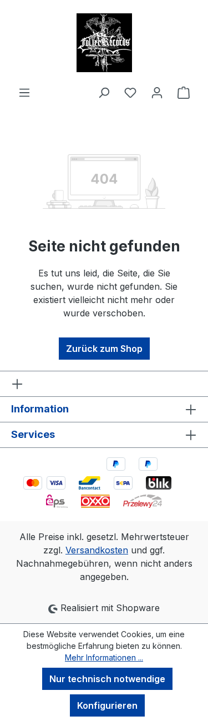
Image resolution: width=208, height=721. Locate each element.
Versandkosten (96, 550)
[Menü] (24, 92)
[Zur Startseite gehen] (104, 42)
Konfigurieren (107, 705)
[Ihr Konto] (157, 92)
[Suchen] (103, 92)
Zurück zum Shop (104, 348)
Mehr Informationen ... (104, 657)
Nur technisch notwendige (107, 678)
